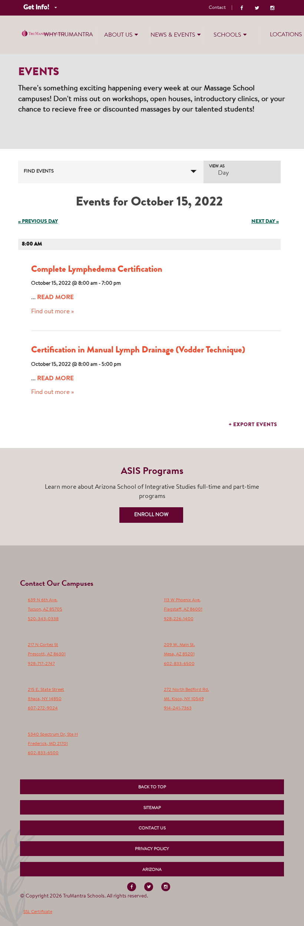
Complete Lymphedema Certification (96, 269)
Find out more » (52, 311)
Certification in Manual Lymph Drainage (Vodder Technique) (138, 350)
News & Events (173, 35)
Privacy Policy (152, 849)
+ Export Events (253, 425)
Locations (286, 35)
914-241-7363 (178, 708)
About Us (118, 35)
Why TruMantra (68, 35)
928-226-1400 (179, 619)
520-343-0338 (43, 619)
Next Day (265, 221)
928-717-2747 (41, 664)
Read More (55, 298)
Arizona (152, 870)
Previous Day (38, 221)
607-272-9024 (43, 708)
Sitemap (152, 808)
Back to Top (152, 787)
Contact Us (152, 828)
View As (217, 166)
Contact (217, 7)
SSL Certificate (37, 912)
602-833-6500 (179, 664)
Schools (227, 35)
